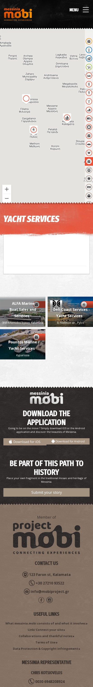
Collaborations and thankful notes (45, 636)
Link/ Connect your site (45, 630)
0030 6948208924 (50, 681)
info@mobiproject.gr (50, 591)
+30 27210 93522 (50, 583)
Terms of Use (45, 642)
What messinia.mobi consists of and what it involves (45, 623)
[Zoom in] (6, 189)
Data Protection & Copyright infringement (45, 649)
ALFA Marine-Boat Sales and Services (22, 309)
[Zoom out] (6, 198)
